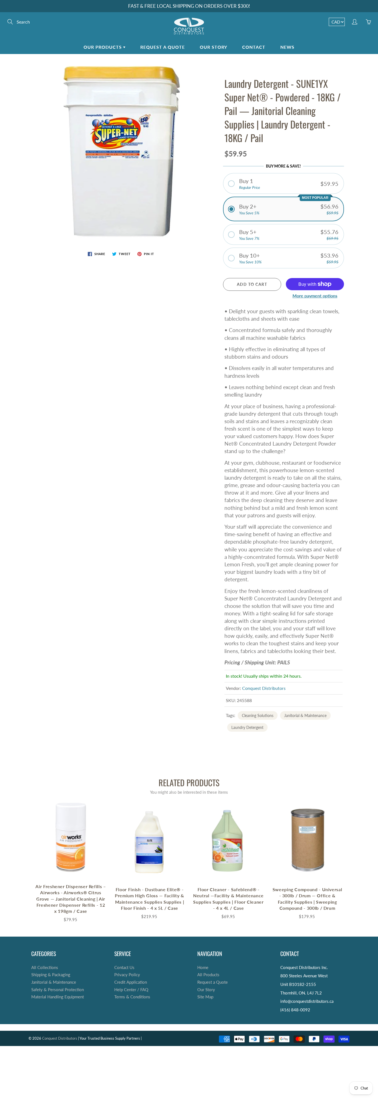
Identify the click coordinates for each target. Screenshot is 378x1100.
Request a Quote (162, 47)
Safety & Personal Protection (57, 989)
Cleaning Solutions (257, 715)
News (287, 47)
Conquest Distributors (264, 688)
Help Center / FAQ (131, 989)
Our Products (103, 47)
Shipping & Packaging (50, 974)
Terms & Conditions (132, 996)
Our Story (213, 47)
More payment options (314, 295)
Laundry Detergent (247, 727)
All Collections (44, 967)
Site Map (205, 996)
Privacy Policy (127, 974)
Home (202, 967)
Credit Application (130, 982)
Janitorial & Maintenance (305, 715)
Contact (253, 47)
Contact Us (124, 967)
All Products (208, 974)
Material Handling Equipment (57, 996)
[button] (284, 183)
